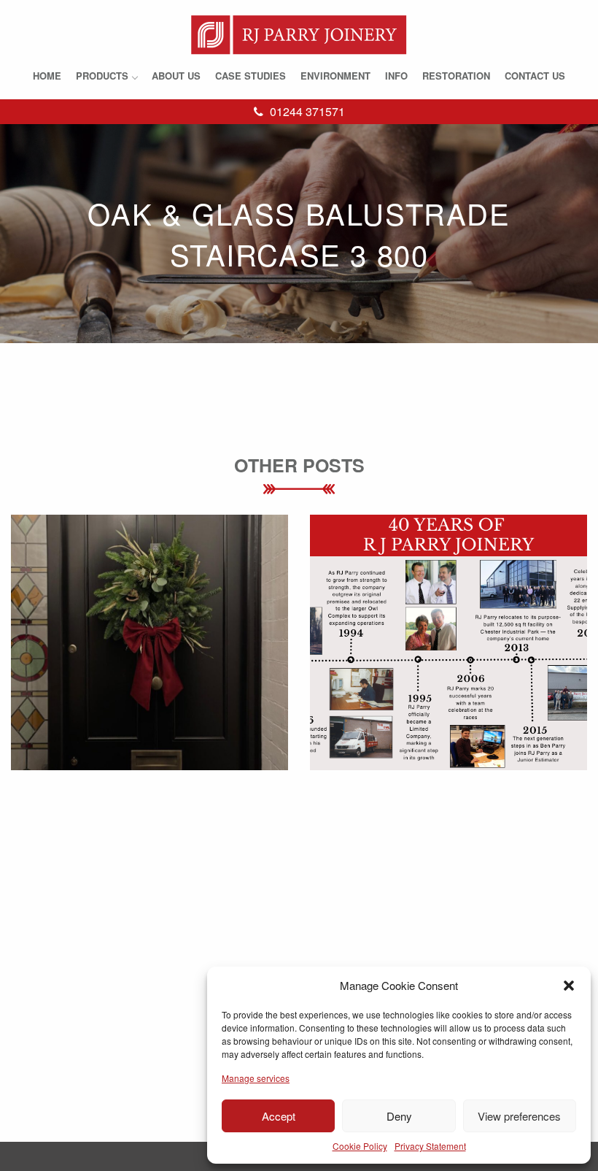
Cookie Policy (360, 1146)
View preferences (519, 1116)
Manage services (256, 1078)
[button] (569, 985)
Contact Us (535, 75)
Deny (399, 1116)
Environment (335, 75)
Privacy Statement (430, 1146)
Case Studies (250, 75)
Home (47, 75)
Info (396, 75)
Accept (278, 1116)
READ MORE (150, 665)
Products (102, 75)
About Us (176, 75)
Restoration (456, 75)
